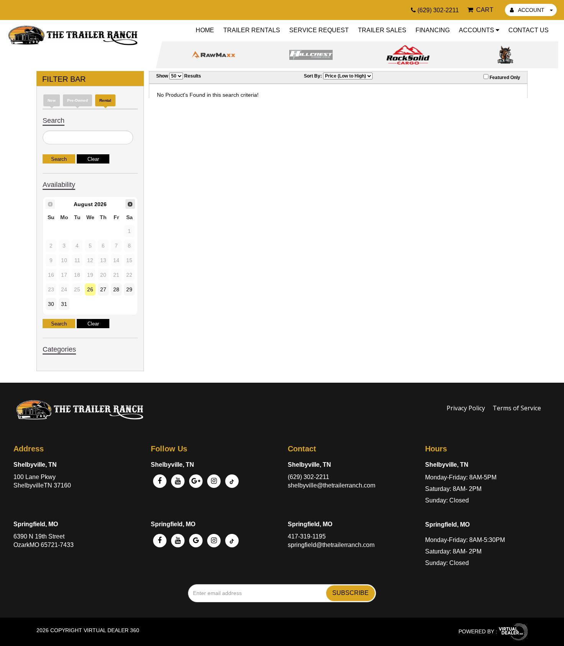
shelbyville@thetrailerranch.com (331, 485)
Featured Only (504, 77)
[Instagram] (214, 481)
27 (103, 289)
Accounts (477, 30)
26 (90, 289)
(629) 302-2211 (308, 477)
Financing (433, 30)
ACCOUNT (531, 10)
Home (205, 30)
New (52, 100)
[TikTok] (232, 540)
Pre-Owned (77, 100)
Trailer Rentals (251, 30)
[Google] (196, 481)
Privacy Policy (466, 408)
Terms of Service (517, 408)
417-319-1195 (307, 536)
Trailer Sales (382, 30)
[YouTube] (178, 481)
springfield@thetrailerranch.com (331, 545)
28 (116, 289)
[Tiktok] (232, 481)
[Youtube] (178, 540)
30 (51, 304)
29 (129, 289)
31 (64, 304)
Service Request (319, 30)
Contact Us (528, 30)
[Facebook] (160, 481)
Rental (105, 100)
